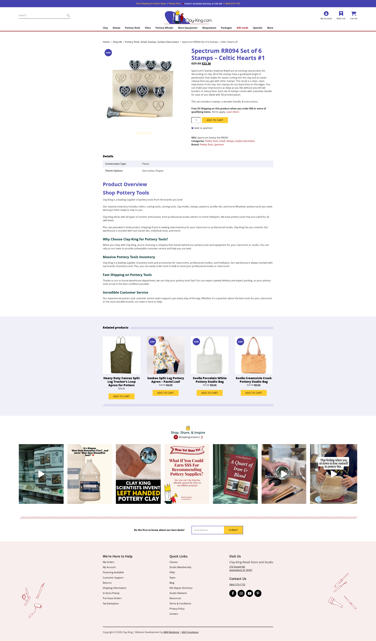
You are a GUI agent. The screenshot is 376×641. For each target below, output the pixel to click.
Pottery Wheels (164, 27)
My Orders (108, 562)
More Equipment (188, 27)
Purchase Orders (112, 598)
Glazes (116, 27)
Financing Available (113, 572)
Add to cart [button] (121, 396)
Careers (173, 613)
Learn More (232, 111)
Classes (173, 562)
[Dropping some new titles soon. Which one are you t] (235, 474)
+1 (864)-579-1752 (231, 3)
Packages (226, 27)
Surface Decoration (168, 42)
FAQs (172, 572)
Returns (107, 582)
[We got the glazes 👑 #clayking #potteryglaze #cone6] (284, 474)
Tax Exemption (111, 603)
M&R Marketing (171, 632)
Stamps (152, 42)
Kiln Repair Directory (180, 588)
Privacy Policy (176, 608)
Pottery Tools (132, 27)
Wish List (341, 18)
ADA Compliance (190, 632)
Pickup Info (174, 3)
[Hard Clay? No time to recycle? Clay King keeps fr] (333, 474)
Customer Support (113, 577)
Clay (105, 27)
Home (106, 42)
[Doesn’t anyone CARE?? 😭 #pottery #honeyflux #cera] (89, 474)
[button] (202, 3)
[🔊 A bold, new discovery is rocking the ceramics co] (138, 474)
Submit (233, 530)
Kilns (148, 27)
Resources (175, 598)
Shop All (117, 42)
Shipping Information (114, 588)
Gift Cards (242, 27)
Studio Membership (180, 567)
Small (144, 42)
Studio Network (178, 593)
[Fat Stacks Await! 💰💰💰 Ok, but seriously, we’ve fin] (186, 474)
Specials (257, 27)
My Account (109, 567)
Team (172, 577)
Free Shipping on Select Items (151, 3)
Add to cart (215, 120)
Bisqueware (209, 27)
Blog (171, 582)
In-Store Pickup (111, 593)
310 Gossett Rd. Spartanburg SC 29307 (240, 568)
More (270, 27)
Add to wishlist (203, 128)
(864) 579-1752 (237, 584)
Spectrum (219, 144)
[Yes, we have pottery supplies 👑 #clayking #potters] (41, 474)
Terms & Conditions (180, 603)
